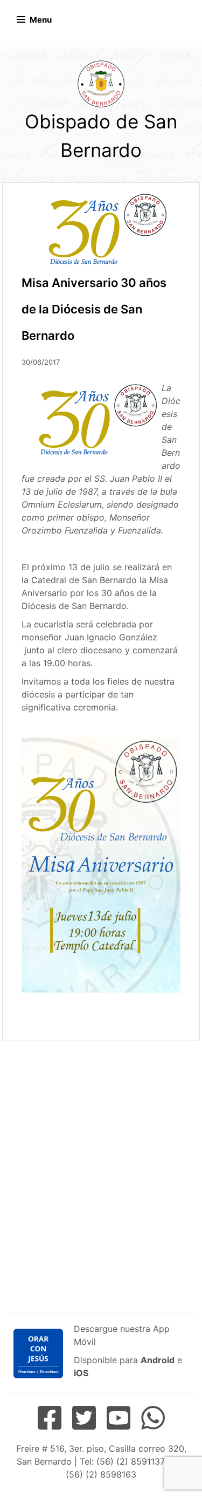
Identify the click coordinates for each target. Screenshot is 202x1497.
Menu (41, 20)
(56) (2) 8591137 (130, 1461)
